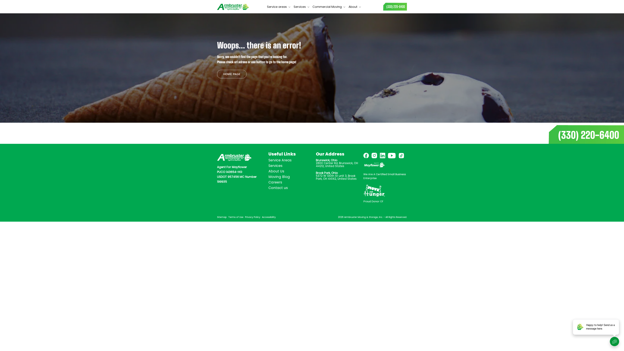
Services (275, 165)
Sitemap (222, 217)
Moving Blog (279, 176)
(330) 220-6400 (588, 135)
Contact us (372, 7)
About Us (276, 171)
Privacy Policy (252, 217)
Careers (275, 182)
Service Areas (280, 160)
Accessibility (269, 217)
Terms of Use (235, 217)
